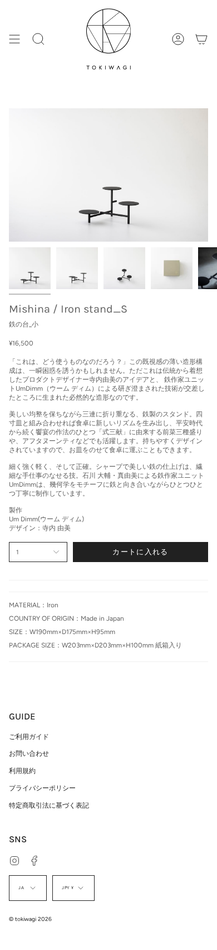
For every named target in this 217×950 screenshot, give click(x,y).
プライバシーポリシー (42, 788)
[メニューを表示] (14, 39)
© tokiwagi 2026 (30, 919)
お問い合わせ (29, 753)
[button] (38, 39)
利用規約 (22, 771)
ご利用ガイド (29, 737)
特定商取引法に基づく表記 (49, 805)
